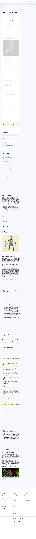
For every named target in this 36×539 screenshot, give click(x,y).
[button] (11, 125)
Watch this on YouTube (5, 478)
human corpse (15, 197)
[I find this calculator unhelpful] (6, 148)
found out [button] (16, 460)
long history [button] (14, 206)
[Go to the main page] (5, 1)
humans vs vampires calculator (7, 262)
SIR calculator (17, 261)
